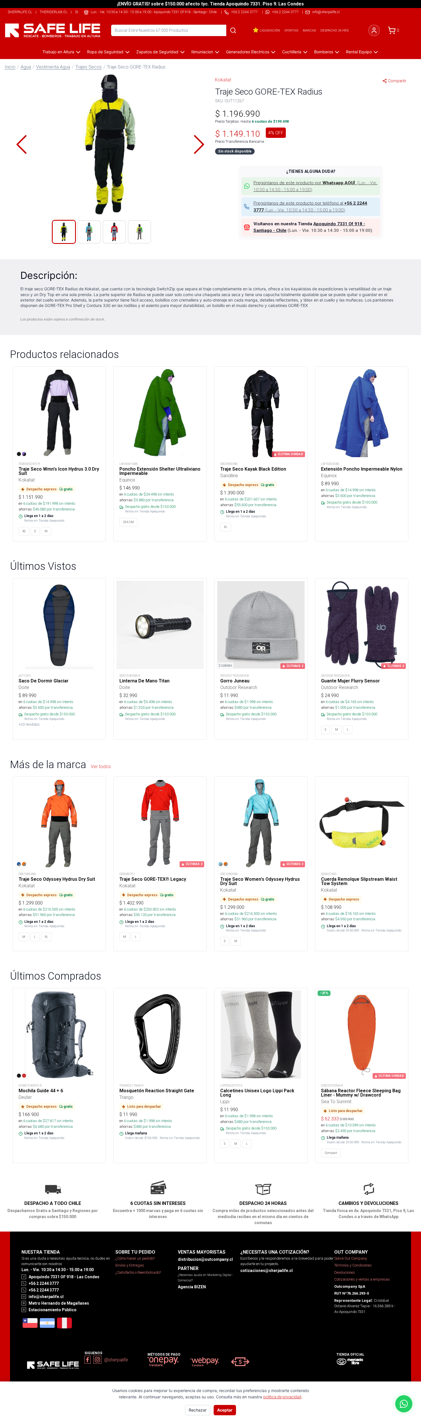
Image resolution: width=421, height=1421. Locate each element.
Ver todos (101, 766)
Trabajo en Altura (58, 51)
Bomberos (323, 51)
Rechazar (197, 1410)
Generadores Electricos (247, 51)
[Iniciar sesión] (374, 30)
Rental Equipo (359, 51)
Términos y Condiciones (353, 1265)
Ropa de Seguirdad (105, 51)
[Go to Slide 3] (114, 231)
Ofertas (291, 30)
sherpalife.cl (20, 12)
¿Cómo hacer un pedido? (135, 1258)
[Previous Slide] (21, 144)
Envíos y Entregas (129, 1265)
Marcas (309, 30)
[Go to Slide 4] (139, 231)
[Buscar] (233, 30)
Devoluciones (344, 1272)
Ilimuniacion (202, 51)
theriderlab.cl (53, 12)
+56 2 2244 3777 (285, 12)
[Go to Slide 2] (89, 231)
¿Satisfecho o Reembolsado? (138, 1272)
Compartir (397, 80)
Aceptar (225, 1410)
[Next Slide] (199, 144)
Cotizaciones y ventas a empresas (362, 1279)
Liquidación (270, 30)
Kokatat (223, 80)
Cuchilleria (291, 51)
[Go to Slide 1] (63, 231)
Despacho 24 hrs (334, 30)
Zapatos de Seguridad (157, 51)
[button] (110, 144)
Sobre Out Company (350, 1258)
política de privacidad (282, 1397)
